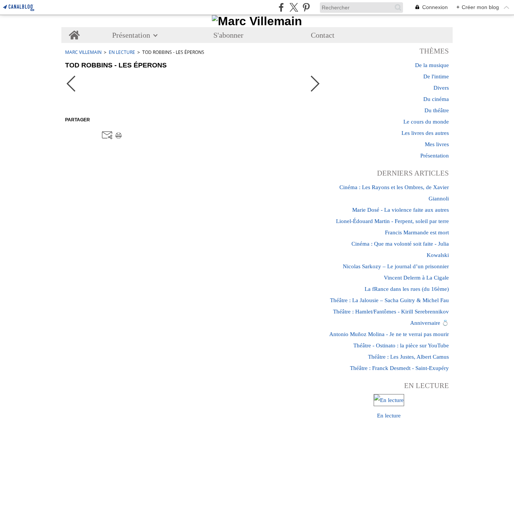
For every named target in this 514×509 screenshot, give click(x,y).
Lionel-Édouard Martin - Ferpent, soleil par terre (392, 221)
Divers (441, 88)
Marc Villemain (83, 52)
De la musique (432, 65)
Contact (323, 35)
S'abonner (228, 35)
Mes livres (437, 144)
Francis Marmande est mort (417, 232)
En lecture (122, 52)
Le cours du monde (426, 122)
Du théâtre (436, 110)
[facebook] (281, 7)
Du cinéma (436, 99)
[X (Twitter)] (293, 7)
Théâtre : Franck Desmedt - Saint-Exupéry (399, 368)
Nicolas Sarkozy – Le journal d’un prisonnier (396, 266)
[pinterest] (306, 7)
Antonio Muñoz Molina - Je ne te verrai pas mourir (389, 334)
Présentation (131, 35)
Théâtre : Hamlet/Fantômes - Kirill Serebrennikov (391, 312)
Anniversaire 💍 (429, 323)
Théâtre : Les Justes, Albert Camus (408, 357)
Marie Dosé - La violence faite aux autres (400, 210)
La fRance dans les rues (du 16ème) (407, 289)
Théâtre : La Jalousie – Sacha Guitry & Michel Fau (389, 300)
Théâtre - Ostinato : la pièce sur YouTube (401, 345)
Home (74, 31)
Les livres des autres (425, 133)
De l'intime (436, 76)
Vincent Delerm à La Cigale (416, 278)
